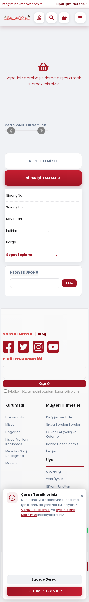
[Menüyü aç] (80, 17)
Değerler (12, 432)
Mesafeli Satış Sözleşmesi (16, 453)
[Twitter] (25, 350)
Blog (42, 334)
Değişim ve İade (59, 417)
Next (41, 131)
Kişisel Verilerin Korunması (17, 441)
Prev (11, 131)
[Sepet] (64, 17)
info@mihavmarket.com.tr (22, 4)
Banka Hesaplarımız (62, 444)
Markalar (12, 463)
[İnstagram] (39, 350)
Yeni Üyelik (54, 479)
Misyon (11, 424)
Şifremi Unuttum (58, 486)
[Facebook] (10, 350)
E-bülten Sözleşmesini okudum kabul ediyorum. (44, 391)
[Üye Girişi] (39, 17)
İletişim (51, 451)
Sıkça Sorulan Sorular (63, 424)
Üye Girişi (53, 471)
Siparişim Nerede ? (71, 4)
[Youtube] (54, 350)
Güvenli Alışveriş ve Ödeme (61, 434)
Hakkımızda (14, 417)
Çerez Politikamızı (35, 509)
